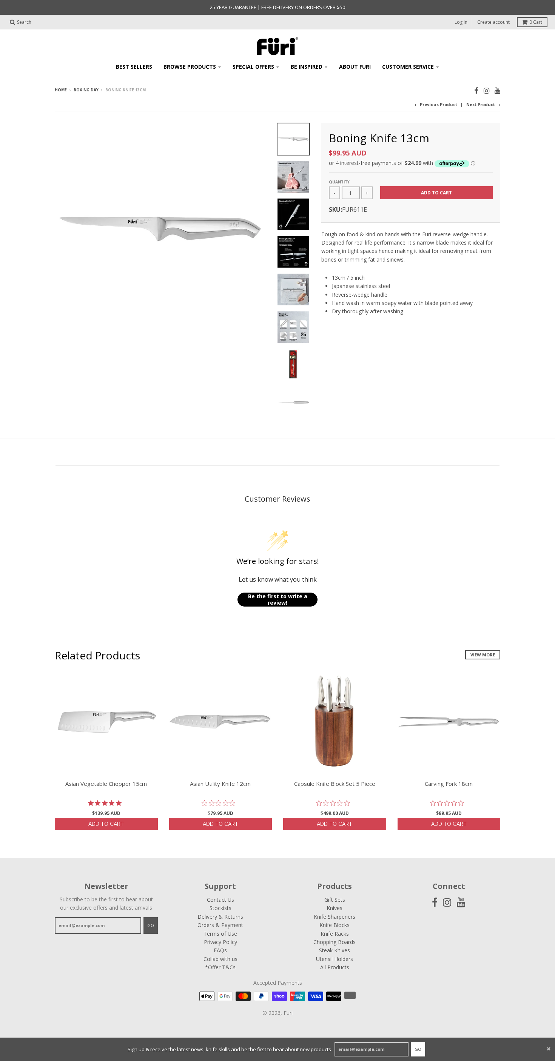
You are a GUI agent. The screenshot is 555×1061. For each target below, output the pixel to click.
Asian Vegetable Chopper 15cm (106, 783)
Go (418, 1049)
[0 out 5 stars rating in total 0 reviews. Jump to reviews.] (220, 803)
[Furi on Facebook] (476, 90)
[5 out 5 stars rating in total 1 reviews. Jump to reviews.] (106, 803)
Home (61, 89)
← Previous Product (436, 104)
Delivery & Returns (220, 916)
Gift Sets (334, 899)
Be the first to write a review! (277, 600)
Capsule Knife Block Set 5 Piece (334, 783)
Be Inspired (306, 66)
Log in (461, 22)
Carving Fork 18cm (449, 783)
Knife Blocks (334, 925)
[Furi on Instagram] (486, 90)
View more (482, 655)
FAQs (220, 950)
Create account (493, 22)
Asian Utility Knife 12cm (220, 783)
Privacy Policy (220, 942)
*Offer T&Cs (220, 967)
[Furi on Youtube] (497, 90)
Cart (535, 22)
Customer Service (408, 66)
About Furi (355, 66)
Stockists (220, 908)
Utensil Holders (334, 958)
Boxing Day (86, 89)
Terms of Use (220, 933)
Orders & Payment (220, 925)
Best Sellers (134, 66)
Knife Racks (335, 933)
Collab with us (220, 958)
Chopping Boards (334, 942)
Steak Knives (334, 950)
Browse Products (189, 66)
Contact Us (220, 899)
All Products (334, 967)
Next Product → (483, 104)
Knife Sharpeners (334, 916)
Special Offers (253, 66)
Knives (334, 908)
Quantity (339, 182)
